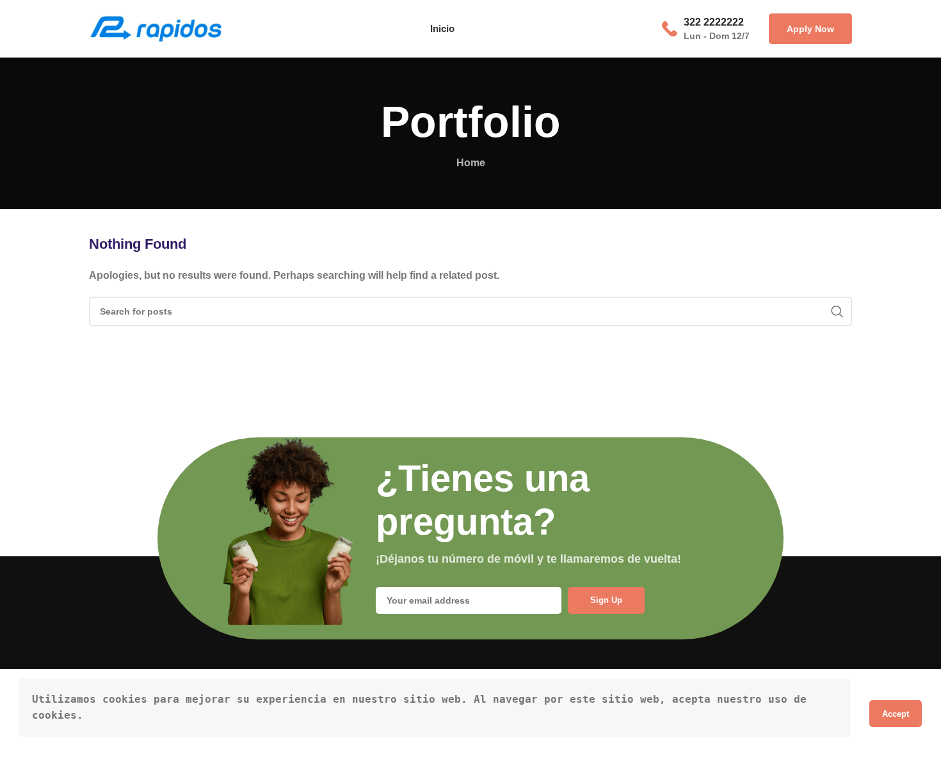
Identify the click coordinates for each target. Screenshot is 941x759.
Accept (895, 714)
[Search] (837, 311)
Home (470, 162)
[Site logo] (155, 27)
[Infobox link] (706, 28)
